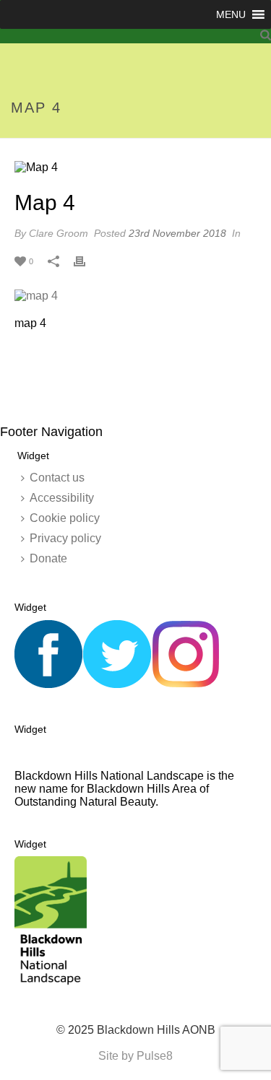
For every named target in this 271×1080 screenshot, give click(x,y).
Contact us (57, 477)
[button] (231, 14)
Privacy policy (65, 538)
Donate (48, 558)
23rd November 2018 (177, 233)
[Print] (87, 260)
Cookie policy (65, 518)
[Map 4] (135, 167)
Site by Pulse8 (135, 1056)
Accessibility (62, 498)
